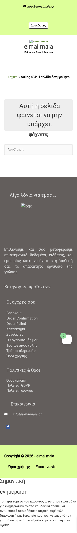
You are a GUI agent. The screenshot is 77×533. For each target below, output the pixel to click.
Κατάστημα (15, 329)
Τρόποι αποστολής (21, 345)
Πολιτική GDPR (18, 385)
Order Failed (16, 323)
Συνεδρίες (38, 25)
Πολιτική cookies (19, 391)
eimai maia (38, 46)
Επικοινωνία (46, 467)
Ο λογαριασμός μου (22, 340)
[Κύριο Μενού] (38, 65)
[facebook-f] (8, 427)
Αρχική (12, 77)
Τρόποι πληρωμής (21, 351)
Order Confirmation (22, 318)
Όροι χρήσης (16, 356)
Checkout (14, 313)
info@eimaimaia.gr (40, 6)
